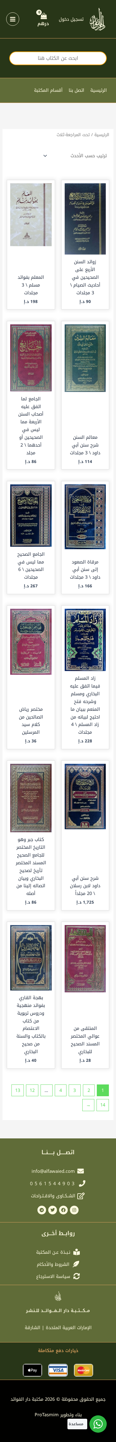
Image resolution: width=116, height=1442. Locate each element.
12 (32, 1090)
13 (17, 1090)
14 (102, 1105)
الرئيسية (98, 90)
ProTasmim (58, 1414)
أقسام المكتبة (48, 90)
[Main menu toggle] (12, 18)
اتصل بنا (76, 90)
